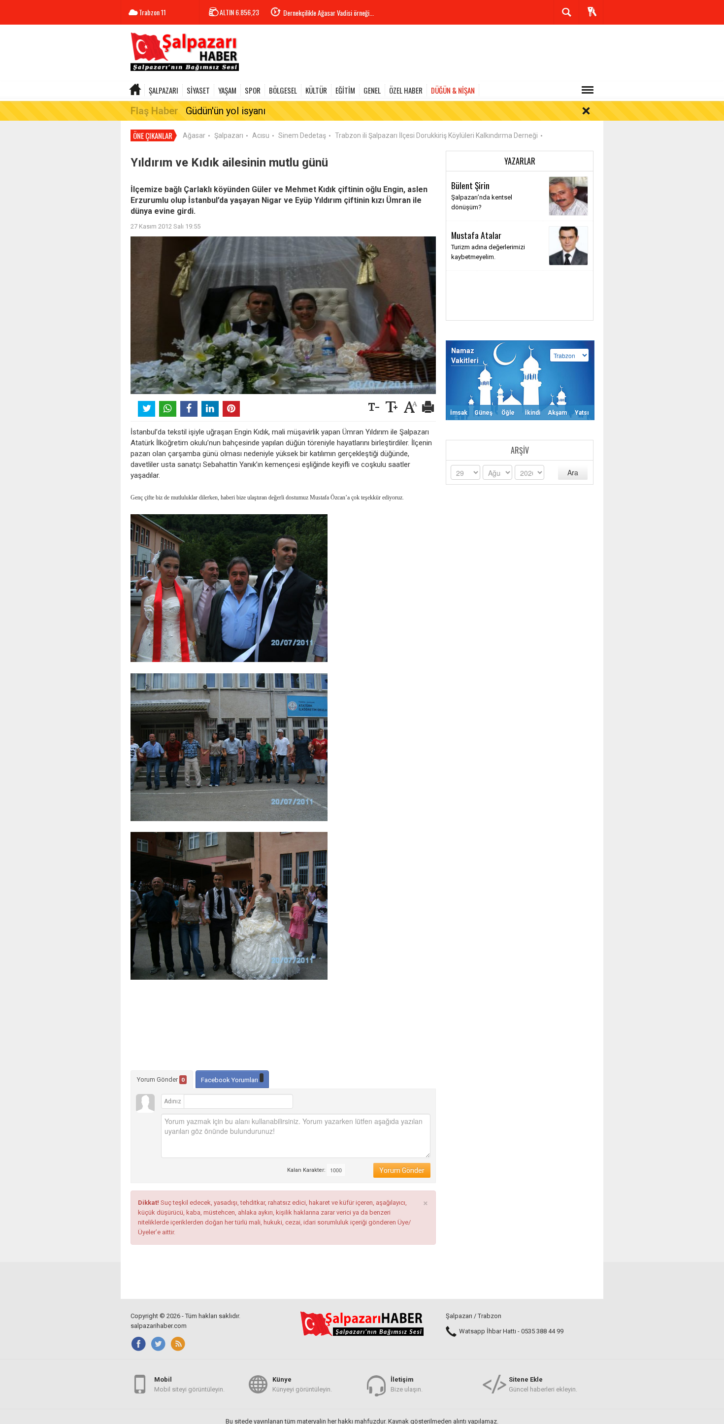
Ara (572, 472)
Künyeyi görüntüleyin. (302, 1384)
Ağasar (194, 135)
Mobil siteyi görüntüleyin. (189, 1384)
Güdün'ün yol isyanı (225, 111)
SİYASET (198, 90)
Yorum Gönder (161, 1079)
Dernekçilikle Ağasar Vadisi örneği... (328, 12)
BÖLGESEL (283, 90)
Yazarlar (519, 161)
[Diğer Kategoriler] (587, 90)
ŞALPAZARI (163, 90)
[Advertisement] (424, 54)
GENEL (372, 90)
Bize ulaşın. (407, 1384)
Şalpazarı (228, 135)
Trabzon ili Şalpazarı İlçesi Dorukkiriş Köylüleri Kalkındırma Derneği (436, 135)
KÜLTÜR (316, 90)
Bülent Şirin (470, 185)
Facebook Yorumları (230, 1080)
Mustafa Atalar (476, 235)
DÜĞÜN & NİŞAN (453, 90)
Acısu (260, 135)
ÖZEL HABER (406, 90)
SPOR (253, 90)
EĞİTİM (345, 90)
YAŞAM (227, 90)
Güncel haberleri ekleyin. (543, 1384)
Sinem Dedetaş (302, 135)
